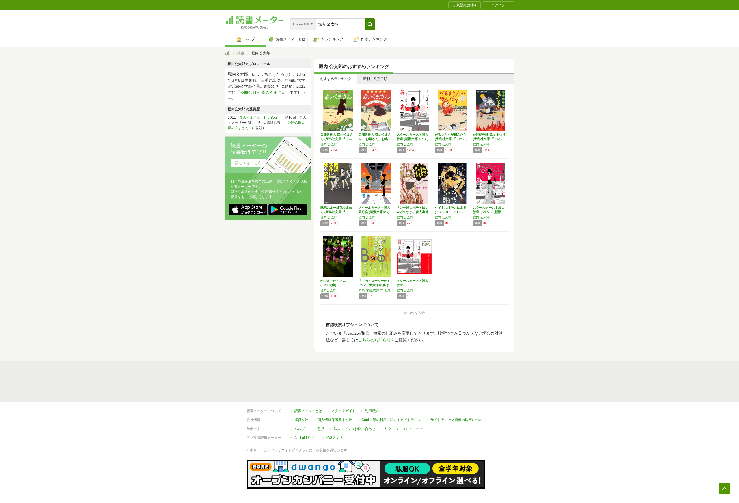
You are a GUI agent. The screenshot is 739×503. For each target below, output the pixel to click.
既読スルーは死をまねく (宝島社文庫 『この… (336, 212)
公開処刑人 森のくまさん (262, 92)
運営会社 (301, 420)
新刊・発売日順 (375, 79)
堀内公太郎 (328, 290)
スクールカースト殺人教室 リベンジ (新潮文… (489, 212)
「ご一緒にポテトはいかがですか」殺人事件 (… (412, 212)
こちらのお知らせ (374, 340)
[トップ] (227, 54)
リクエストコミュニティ (404, 429)
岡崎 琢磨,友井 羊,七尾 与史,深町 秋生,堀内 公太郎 (376, 290)
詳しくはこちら (248, 163)
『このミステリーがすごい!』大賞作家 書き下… (374, 285)
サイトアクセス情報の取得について (458, 420)
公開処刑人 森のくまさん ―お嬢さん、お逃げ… (375, 139)
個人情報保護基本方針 (335, 420)
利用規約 (372, 411)
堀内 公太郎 (328, 144)
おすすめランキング (335, 79)
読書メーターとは (308, 411)
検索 (240, 53)
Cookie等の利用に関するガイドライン (391, 420)
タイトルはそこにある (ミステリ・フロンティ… (450, 212)
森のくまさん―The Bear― (260, 117)
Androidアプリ (305, 437)
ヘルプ (299, 429)
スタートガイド (343, 411)
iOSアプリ (334, 437)
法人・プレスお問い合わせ (354, 429)
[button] (370, 24)
